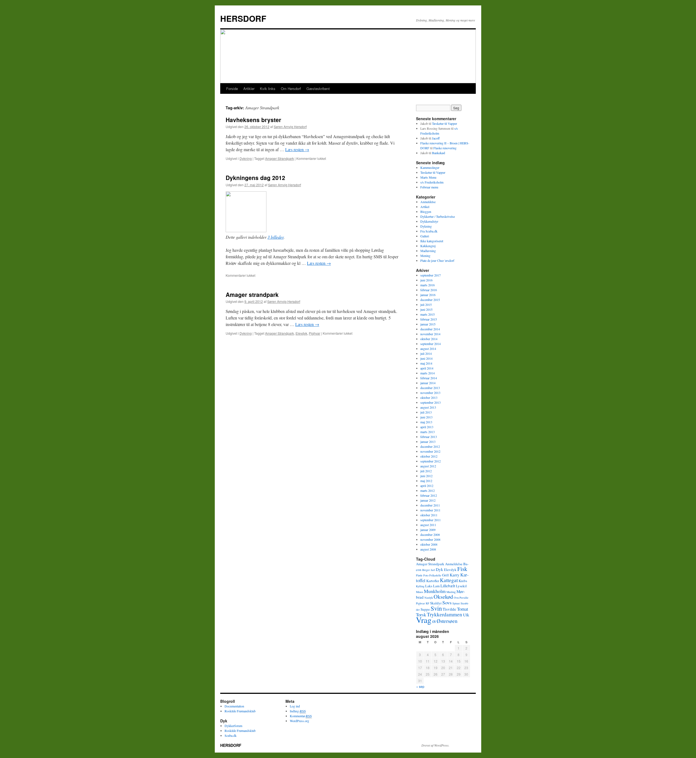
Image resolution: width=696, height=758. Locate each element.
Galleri (424, 236)
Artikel (424, 206)
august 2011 (428, 525)
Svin (436, 608)
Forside (232, 88)
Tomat (462, 609)
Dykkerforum (233, 725)
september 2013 (430, 402)
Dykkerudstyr (429, 221)
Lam (436, 585)
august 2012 (428, 466)
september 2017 (430, 275)
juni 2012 (426, 476)
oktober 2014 (428, 339)
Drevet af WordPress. (435, 745)
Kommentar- (301, 716)
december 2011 (430, 505)
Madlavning (428, 250)
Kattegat (449, 580)
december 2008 (430, 534)
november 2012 (430, 451)
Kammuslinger (429, 167)
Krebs (463, 580)
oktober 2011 (428, 515)
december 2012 (430, 446)
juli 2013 (426, 412)
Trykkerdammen (444, 614)
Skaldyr (436, 603)
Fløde (419, 575)
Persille (463, 597)
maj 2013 (426, 422)
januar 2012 (428, 500)
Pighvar (314, 333)
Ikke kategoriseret (431, 241)
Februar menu (429, 187)
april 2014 (426, 368)
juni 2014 (426, 358)
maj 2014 (426, 363)
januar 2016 (428, 295)
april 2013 (426, 427)
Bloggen (425, 211)
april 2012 (426, 485)
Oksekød (443, 596)
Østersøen (447, 620)
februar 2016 (428, 290)
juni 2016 (426, 280)
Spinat (456, 603)
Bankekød (438, 153)
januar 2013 (428, 441)
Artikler (248, 88)
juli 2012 (426, 471)
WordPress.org (299, 721)
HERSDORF (243, 18)
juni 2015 (426, 309)
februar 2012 (428, 495)
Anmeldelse (428, 202)
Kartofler (432, 580)
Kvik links (267, 88)
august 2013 (428, 407)
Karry (454, 574)
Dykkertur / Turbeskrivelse (437, 216)
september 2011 (430, 520)
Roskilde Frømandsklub (240, 711)
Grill (445, 575)
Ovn (456, 597)
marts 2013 (427, 432)
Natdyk (428, 597)
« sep (420, 686)
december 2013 (430, 388)
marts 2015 (427, 314)
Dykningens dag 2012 (255, 177)
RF (427, 603)
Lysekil (461, 585)
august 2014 (428, 348)
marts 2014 (427, 373)
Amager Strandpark (279, 158)
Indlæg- (298, 711)
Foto (425, 575)
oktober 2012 (428, 456)
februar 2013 (428, 436)
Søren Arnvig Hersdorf (290, 126)
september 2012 (430, 461)
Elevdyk (301, 333)
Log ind (295, 706)
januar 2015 (428, 324)
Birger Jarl (428, 570)
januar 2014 (428, 383)
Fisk (462, 569)
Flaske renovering (444, 148)
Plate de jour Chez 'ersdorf (437, 260)
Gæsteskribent (318, 88)
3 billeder (276, 237)
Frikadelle (435, 575)
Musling (451, 592)
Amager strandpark (252, 294)
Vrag (423, 619)
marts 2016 (427, 285)
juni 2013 (426, 417)
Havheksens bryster (253, 120)
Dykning (246, 158)
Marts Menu (428, 177)
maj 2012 (426, 481)
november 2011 (430, 510)
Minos (419, 592)
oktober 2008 (428, 544)
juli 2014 (426, 353)
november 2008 (430, 539)
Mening (425, 255)
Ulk (466, 614)
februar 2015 (428, 319)
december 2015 (430, 299)
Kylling (420, 586)
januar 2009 (428, 529)
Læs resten (297, 149)
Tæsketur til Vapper (444, 123)
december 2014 (430, 329)
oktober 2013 (428, 397)
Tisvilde (449, 609)
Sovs (447, 602)
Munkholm (435, 591)
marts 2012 (427, 490)
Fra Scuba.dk (428, 231)
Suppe (425, 609)
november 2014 (430, 334)
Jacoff (436, 138)
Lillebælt (447, 585)
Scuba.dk (231, 735)
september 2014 (430, 343)
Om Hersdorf (291, 88)
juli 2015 (426, 304)
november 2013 (430, 392)
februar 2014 (428, 378)
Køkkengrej (428, 246)
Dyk (439, 569)
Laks (428, 585)
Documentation (234, 706)
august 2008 (428, 549)
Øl (434, 621)
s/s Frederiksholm (431, 182)
